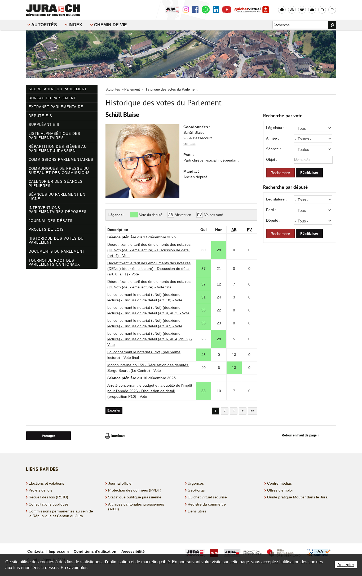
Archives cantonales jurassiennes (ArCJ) (136, 506)
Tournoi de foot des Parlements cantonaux (54, 262)
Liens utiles (197, 511)
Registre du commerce (207, 504)
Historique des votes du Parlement (56, 240)
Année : (272, 138)
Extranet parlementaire (56, 107)
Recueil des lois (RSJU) (48, 497)
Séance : (273, 149)
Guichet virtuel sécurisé (207, 497)
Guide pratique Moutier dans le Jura (297, 497)
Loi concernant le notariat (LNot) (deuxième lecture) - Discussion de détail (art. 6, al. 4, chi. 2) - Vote (149, 339)
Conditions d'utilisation (95, 551)
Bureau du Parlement (52, 98)
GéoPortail (196, 490)
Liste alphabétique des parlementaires (54, 136)
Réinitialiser (309, 172)
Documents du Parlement (57, 251)
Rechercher (280, 172)
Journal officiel (120, 483)
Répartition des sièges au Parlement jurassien (58, 149)
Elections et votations (46, 483)
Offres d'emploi (280, 490)
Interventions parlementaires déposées (58, 210)
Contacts (35, 551)
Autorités (44, 25)
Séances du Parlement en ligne (57, 197)
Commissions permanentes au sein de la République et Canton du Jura (61, 513)
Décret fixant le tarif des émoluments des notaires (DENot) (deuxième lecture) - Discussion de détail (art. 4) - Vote (149, 250)
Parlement (132, 89)
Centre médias (279, 483)
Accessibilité (133, 551)
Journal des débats (51, 221)
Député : (273, 220)
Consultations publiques (49, 504)
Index (75, 25)
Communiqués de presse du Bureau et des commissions (59, 171)
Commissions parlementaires (61, 160)
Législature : (276, 128)
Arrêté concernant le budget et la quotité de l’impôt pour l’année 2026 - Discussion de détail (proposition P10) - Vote (149, 391)
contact (189, 143)
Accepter (345, 564)
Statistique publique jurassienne (134, 497)
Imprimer (118, 435)
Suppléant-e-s (44, 125)
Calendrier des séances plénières (56, 184)
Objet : (271, 159)
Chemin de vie (110, 25)
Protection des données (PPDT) (134, 490)
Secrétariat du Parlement (58, 89)
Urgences (196, 483)
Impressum (59, 551)
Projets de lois (46, 229)
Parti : (271, 210)
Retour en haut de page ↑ (300, 435)
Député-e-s (40, 116)
